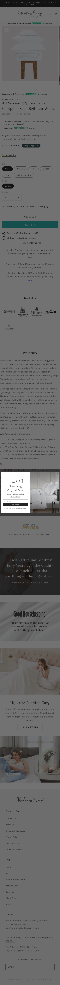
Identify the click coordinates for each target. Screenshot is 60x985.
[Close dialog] (58, 473)
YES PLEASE (15, 505)
